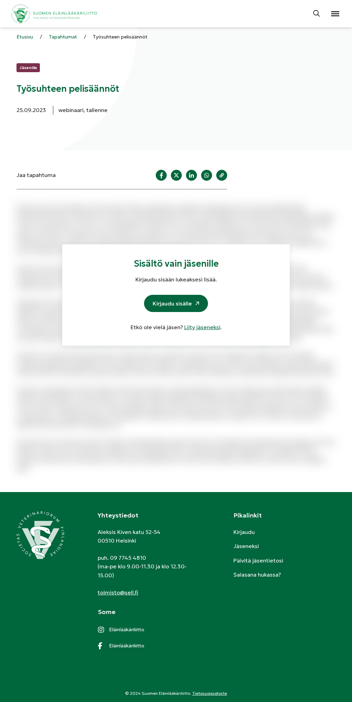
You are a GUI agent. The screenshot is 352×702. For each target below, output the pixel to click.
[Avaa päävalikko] (335, 14)
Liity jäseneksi (202, 327)
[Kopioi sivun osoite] (221, 175)
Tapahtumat (63, 37)
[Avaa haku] (317, 14)
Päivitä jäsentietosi (258, 560)
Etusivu (24, 37)
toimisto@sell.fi (118, 592)
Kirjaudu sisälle (172, 303)
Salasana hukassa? (257, 574)
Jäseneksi (246, 546)
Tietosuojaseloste (209, 693)
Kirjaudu (244, 531)
